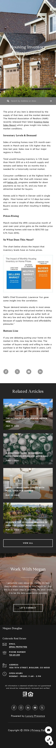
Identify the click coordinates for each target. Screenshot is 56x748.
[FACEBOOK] (14, 707)
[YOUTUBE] (35, 707)
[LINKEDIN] (28, 707)
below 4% (12, 182)
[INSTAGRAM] (21, 707)
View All (28, 543)
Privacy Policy (40, 730)
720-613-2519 (14, 655)
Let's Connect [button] (28, 608)
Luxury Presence (35, 716)
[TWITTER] (42, 707)
